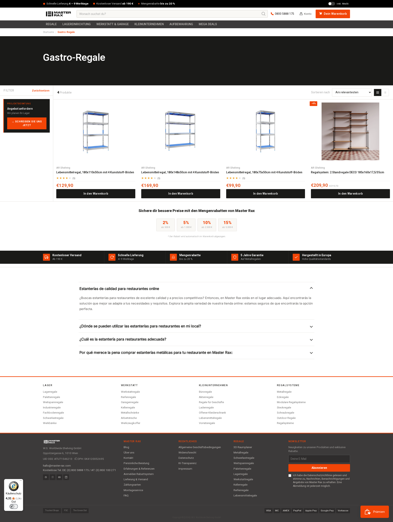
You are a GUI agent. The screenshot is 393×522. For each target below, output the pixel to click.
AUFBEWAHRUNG (181, 24)
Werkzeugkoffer (130, 423)
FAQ (126, 496)
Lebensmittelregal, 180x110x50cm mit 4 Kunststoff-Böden (95, 172)
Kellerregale (128, 407)
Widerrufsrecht (187, 453)
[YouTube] (59, 477)
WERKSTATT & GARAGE (112, 24)
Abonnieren (319, 468)
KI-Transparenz (187, 463)
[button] (196, 288)
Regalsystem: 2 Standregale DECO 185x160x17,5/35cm (347, 172)
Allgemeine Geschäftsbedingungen (199, 447)
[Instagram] (52, 477)
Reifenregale (128, 397)
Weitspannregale (53, 402)
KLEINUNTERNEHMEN (149, 24)
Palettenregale (51, 397)
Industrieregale (52, 407)
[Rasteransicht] (377, 92)
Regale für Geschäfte (211, 402)
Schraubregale (285, 413)
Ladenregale (206, 407)
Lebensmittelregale (210, 418)
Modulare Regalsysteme (291, 402)
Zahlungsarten (132, 485)
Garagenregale (129, 402)
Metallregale (284, 392)
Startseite (48, 32)
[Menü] (20, 481)
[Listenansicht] (385, 92)
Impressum (185, 469)
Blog (126, 447)
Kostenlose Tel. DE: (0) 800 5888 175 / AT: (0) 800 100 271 (79, 470)
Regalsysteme (285, 423)
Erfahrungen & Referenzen (139, 469)
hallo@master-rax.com (57, 466)
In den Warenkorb (96, 194)
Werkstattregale (130, 392)
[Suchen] (264, 14)
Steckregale (284, 407)
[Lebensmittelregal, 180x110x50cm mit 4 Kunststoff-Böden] (95, 131)
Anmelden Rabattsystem (139, 474)
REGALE (51, 24)
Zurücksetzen (40, 90)
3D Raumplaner (243, 447)
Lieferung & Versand (136, 479)
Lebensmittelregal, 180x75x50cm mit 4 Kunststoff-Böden (264, 172)
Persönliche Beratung (136, 463)
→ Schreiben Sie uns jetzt (27, 123)
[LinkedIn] (66, 477)
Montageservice (133, 490)
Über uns (129, 453)
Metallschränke (130, 413)
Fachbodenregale (53, 413)
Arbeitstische (129, 418)
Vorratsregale (207, 423)
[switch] (14, 506)
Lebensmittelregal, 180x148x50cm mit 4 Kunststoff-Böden (180, 172)
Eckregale (283, 397)
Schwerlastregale (53, 418)
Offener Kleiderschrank (212, 413)
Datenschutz (186, 458)
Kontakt (128, 458)
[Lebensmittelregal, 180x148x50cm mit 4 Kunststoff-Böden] (180, 131)
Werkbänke (49, 423)
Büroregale (205, 392)
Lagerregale (50, 392)
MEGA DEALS (208, 24)
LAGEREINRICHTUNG (76, 24)
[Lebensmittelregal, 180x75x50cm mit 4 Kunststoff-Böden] (265, 131)
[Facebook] (46, 477)
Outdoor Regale (286, 418)
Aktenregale (206, 397)
